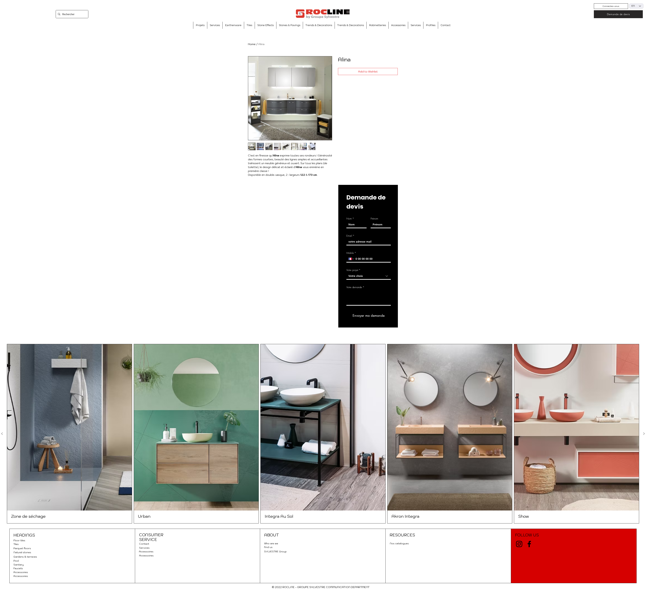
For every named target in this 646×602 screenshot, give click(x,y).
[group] (323, 434)
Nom (350, 218)
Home (252, 44)
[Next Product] (644, 434)
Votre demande (355, 287)
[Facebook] (529, 544)
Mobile (351, 252)
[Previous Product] (2, 434)
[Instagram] (519, 544)
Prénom (374, 218)
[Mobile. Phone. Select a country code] (351, 259)
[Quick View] (69, 427)
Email (350, 235)
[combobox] (368, 276)
